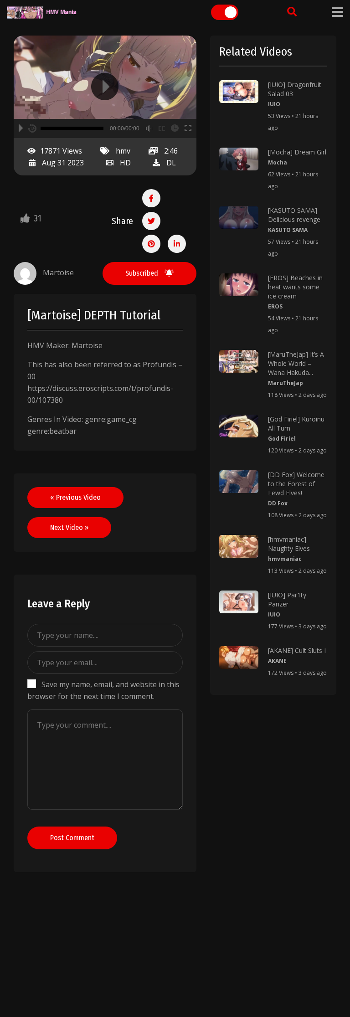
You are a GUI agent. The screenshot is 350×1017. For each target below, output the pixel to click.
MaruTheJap (285, 383)
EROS (275, 306)
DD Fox (278, 503)
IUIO (274, 104)
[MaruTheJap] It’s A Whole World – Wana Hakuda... (296, 363)
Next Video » (69, 527)
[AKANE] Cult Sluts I (297, 650)
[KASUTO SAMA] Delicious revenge (294, 215)
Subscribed (142, 273)
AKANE (277, 661)
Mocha (277, 162)
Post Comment (72, 837)
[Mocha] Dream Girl (297, 152)
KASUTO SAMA (288, 230)
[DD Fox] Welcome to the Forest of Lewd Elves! (296, 483)
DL (171, 163)
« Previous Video (75, 497)
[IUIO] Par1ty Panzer (287, 599)
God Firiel (282, 438)
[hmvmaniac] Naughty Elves (289, 544)
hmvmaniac (285, 559)
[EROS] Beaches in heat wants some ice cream (295, 286)
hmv (123, 151)
